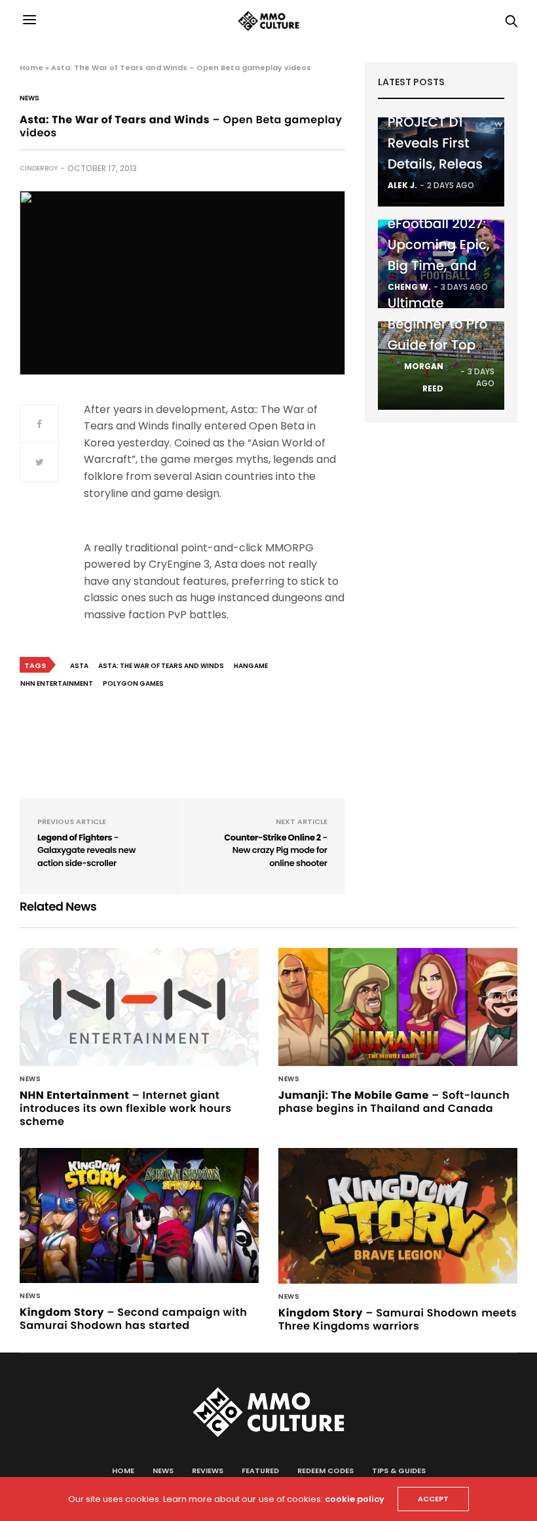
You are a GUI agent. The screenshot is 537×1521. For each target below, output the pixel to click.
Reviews (207, 1470)
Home (31, 67)
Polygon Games (133, 683)
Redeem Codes (325, 1470)
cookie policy (354, 1499)
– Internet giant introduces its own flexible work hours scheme (125, 1108)
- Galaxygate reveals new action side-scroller (86, 850)
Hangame (251, 666)
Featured (260, 1470)
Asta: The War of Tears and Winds (161, 666)
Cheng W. (409, 286)
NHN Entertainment (56, 683)
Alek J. (402, 185)
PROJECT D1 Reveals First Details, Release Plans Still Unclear (439, 164)
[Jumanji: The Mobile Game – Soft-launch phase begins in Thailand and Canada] (397, 1007)
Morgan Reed (423, 377)
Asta (79, 666)
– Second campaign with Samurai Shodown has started (133, 1319)
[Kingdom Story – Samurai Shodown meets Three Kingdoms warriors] (397, 1215)
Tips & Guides (399, 1470)
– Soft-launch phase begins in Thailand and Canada (393, 1102)
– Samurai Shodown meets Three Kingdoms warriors (397, 1319)
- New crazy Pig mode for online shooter (275, 850)
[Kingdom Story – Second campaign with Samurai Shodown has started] (139, 1215)
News (29, 98)
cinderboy (39, 168)
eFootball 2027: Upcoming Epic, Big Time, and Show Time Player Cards (439, 265)
